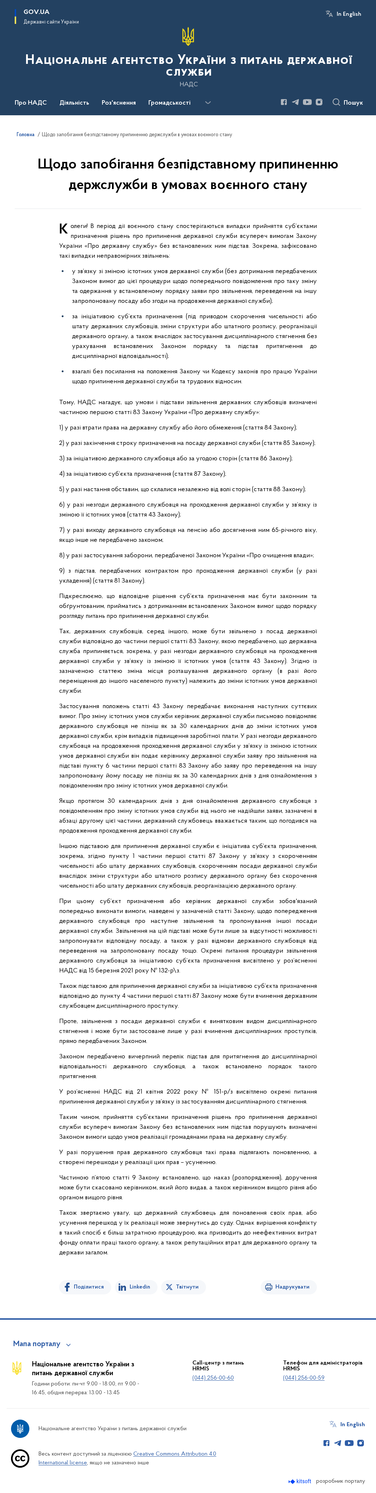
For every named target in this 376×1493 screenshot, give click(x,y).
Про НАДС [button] (31, 103)
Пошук (353, 103)
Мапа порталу (37, 1344)
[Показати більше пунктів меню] (207, 102)
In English (349, 14)
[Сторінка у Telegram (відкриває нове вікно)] (295, 102)
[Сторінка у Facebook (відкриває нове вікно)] (283, 102)
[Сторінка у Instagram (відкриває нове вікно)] (319, 102)
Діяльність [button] (74, 103)
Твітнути (187, 1287)
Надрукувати (292, 1287)
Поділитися (89, 1287)
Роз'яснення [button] (119, 103)
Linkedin (140, 1287)
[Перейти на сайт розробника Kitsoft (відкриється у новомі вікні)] (300, 1481)
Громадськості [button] (169, 103)
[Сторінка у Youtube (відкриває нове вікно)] (307, 102)
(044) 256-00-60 (213, 1378)
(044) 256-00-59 (304, 1378)
